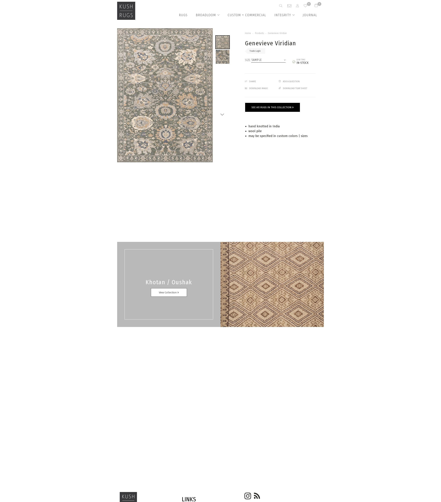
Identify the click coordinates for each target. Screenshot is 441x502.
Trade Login (255, 51)
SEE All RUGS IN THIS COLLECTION (272, 107)
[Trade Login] (300, 5)
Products (259, 33)
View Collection (168, 292)
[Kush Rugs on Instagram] (247, 495)
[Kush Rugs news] (256, 495)
